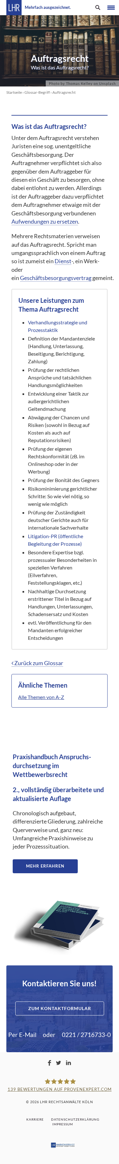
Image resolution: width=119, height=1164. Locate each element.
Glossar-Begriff (37, 92)
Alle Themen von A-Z (41, 697)
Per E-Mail (22, 1034)
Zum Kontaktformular (59, 1008)
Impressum (62, 1124)
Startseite (14, 92)
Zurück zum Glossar (38, 663)
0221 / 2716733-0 (86, 1034)
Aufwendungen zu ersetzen (44, 221)
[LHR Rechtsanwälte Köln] (14, 7)
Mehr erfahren (45, 865)
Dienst (63, 261)
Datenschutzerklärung (75, 1119)
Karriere (35, 1119)
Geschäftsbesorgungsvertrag (55, 278)
